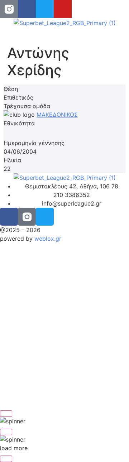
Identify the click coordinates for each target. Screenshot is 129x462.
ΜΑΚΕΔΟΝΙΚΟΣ (57, 114)
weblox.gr (47, 238)
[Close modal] (6, 413)
